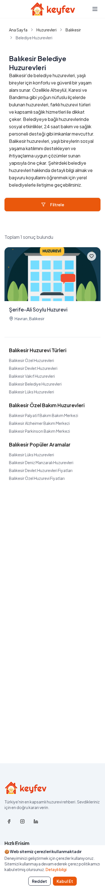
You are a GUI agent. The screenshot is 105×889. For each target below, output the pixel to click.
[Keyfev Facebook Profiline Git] (8, 821)
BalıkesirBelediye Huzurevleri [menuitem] (35, 383)
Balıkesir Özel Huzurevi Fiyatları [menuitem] (37, 478)
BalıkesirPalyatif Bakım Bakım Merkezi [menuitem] (43, 415)
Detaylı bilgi (56, 869)
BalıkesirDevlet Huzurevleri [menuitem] (33, 368)
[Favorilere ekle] (91, 256)
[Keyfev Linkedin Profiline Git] (35, 821)
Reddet (39, 881)
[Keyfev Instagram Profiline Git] (22, 821)
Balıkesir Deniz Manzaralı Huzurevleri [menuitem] (41, 462)
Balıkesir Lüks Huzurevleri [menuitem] (31, 454)
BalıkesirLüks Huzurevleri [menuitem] (31, 391)
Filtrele (57, 204)
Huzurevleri (46, 29)
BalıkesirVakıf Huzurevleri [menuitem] (32, 376)
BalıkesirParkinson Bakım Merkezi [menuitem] (39, 431)
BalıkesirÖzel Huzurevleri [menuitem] (31, 360)
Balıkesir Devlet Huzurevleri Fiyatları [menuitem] (41, 470)
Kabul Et (65, 881)
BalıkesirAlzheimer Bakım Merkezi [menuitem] (39, 423)
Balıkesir (73, 29)
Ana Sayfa (18, 29)
